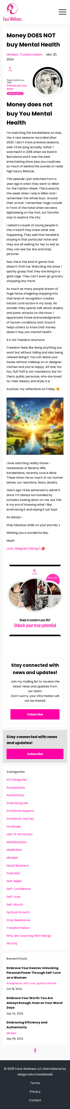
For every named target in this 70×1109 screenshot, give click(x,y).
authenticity (15, 795)
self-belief (14, 881)
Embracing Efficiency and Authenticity (27, 1024)
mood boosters (18, 865)
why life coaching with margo (29, 936)
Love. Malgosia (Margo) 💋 (26, 548)
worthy (12, 943)
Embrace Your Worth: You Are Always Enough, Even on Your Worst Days (35, 1003)
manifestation (17, 842)
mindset (12, 54)
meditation (14, 850)
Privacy (35, 1091)
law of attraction (19, 834)
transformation (31, 54)
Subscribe (35, 714)
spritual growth (18, 912)
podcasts (13, 873)
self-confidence (19, 889)
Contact (35, 1100)
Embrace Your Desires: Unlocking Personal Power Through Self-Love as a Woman (34, 973)
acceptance (16, 787)
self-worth (15, 904)
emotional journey (20, 819)
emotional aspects (20, 811)
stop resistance (18, 920)
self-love (13, 897)
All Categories (17, 779)
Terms (35, 1083)
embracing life (17, 803)
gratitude (14, 826)
